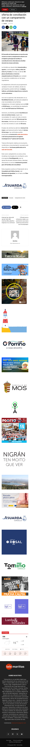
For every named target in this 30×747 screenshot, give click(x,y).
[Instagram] (12, 734)
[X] (7, 27)
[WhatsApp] (11, 27)
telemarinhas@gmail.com (19, 723)
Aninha (5, 23)
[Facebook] (3, 27)
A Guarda (11, 197)
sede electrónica (23, 134)
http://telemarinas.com (15, 243)
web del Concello (7, 149)
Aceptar (5, 9)
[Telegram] (14, 27)
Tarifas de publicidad (17, 740)
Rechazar (13, 9)
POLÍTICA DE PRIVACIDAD (15, 742)
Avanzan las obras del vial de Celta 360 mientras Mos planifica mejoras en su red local (8, 220)
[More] (20, 207)
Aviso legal (8, 740)
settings (24, 6)
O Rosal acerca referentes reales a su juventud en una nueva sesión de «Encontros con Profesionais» (22, 221)
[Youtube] (21, 734)
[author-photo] (15, 238)
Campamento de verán (20, 197)
